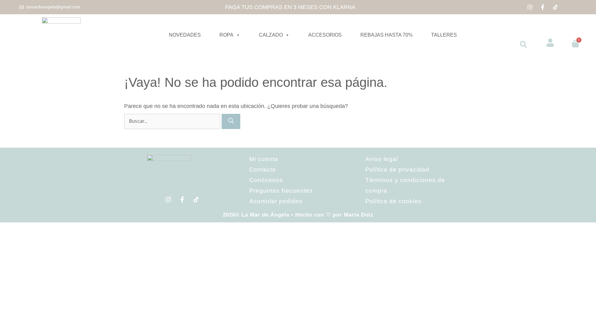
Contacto (262, 169)
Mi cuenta (263, 159)
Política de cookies (393, 201)
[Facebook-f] (542, 7)
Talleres (444, 35)
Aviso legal (381, 159)
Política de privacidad (397, 169)
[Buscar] (231, 121)
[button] (523, 44)
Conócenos (266, 180)
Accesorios (325, 35)
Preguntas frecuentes (281, 190)
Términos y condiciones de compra (405, 185)
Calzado (271, 35)
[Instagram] (529, 7)
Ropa (226, 35)
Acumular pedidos (276, 201)
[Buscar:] (173, 121)
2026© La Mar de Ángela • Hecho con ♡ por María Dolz (298, 215)
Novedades (185, 35)
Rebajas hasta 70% (386, 35)
